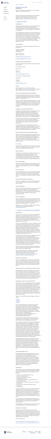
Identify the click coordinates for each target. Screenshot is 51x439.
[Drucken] (22, 13)
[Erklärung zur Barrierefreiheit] (40, 2)
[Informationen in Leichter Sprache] (37, 2)
